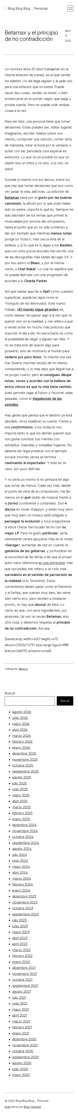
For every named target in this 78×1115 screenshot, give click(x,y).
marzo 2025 (21, 807)
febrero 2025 (22, 813)
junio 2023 (20, 926)
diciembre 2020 (24, 1039)
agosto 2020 (21, 1063)
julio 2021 (19, 998)
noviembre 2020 (25, 1045)
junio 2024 (20, 861)
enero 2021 (20, 1033)
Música (23, 669)
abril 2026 (19, 730)
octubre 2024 (23, 837)
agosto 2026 (21, 712)
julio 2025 (19, 783)
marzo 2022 (21, 950)
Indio (8, 1107)
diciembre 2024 (24, 825)
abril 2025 (19, 801)
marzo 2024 (21, 879)
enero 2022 (21, 962)
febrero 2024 (22, 884)
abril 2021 (19, 1015)
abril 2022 (19, 944)
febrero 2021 (22, 1027)
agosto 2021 (21, 992)
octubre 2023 (22, 908)
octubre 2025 (22, 765)
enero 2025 (21, 819)
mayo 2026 (21, 724)
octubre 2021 (22, 980)
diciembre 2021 (24, 968)
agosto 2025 (21, 777)
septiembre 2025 (25, 771)
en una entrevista (51, 563)
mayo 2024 (21, 867)
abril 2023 (19, 938)
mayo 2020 (21, 1075)
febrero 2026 (22, 742)
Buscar (10, 693)
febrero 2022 (22, 956)
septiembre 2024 (25, 843)
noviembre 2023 (24, 902)
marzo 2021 (21, 1021)
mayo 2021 (20, 1009)
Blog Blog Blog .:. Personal (28, 8)
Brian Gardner (32, 1107)
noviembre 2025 (24, 759)
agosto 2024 (22, 849)
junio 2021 (19, 1003)
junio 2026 (20, 718)
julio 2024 (19, 855)
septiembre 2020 (25, 1057)
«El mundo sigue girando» (38, 309)
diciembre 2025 (24, 753)
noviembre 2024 (25, 831)
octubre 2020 (22, 1051)
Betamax (12, 198)
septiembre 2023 (25, 914)
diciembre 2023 (24, 896)
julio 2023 (19, 920)
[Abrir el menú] (70, 8)
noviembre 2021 (24, 974)
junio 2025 (20, 789)
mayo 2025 (21, 795)
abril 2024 (20, 872)
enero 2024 (21, 890)
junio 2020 (20, 1069)
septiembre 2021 (25, 986)
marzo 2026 (21, 736)
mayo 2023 (21, 932)
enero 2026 (21, 748)
